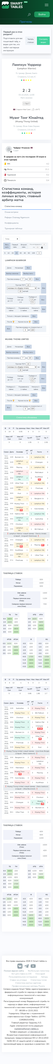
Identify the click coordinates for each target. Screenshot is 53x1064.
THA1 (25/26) (6, 457)
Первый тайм (15, 246)
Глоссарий (40, 973)
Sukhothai (39, 519)
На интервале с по (36, 245)
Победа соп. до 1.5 (20, 299)
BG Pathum (39, 529)
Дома (9, 268)
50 (29, 253)
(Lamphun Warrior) (26, 68)
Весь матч (7, 246)
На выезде (19, 268)
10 (8, 253)
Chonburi (19, 524)
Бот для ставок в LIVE (22, 973)
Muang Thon (19, 503)
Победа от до (33, 298)
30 (21, 253)
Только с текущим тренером (18, 316)
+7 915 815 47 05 (35, 1031)
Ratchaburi (39, 472)
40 (25, 253)
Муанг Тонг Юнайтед (26, 117)
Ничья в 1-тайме (36, 309)
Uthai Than (19, 483)
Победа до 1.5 (10, 299)
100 (33, 253)
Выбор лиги (28, 273)
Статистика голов (38, 980)
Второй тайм (24, 246)
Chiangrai (39, 462)
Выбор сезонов (12, 273)
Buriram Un (19, 457)
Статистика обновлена (26, 417)
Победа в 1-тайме (11, 309)
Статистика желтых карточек (28, 983)
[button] (29, 14)
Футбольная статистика (38, 970)
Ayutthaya (39, 478)
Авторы (44, 976)
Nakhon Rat (19, 514)
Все (28, 268)
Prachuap (39, 488)
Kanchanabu (39, 509)
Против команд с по (17, 279)
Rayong (19, 467)
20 (17, 253)
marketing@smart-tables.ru (26, 1028)
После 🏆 (10, 322)
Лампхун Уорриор (26, 64)
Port (19, 493)
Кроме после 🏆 (24, 322)
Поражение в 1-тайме (24, 309)
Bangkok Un (39, 498)
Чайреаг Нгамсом (21, 147)
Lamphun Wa (39, 457)
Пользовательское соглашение (23, 976)
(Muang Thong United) (26, 121)
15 (13, 253)
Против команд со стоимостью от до (29, 328)
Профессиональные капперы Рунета (28, 986)
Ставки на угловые (18, 980)
